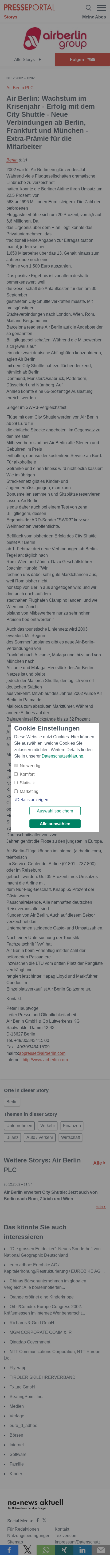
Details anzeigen (32, 799)
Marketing (29, 791)
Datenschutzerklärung (62, 756)
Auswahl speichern (55, 811)
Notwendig (30, 765)
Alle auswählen (55, 824)
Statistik (27, 783)
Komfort (27, 774)
